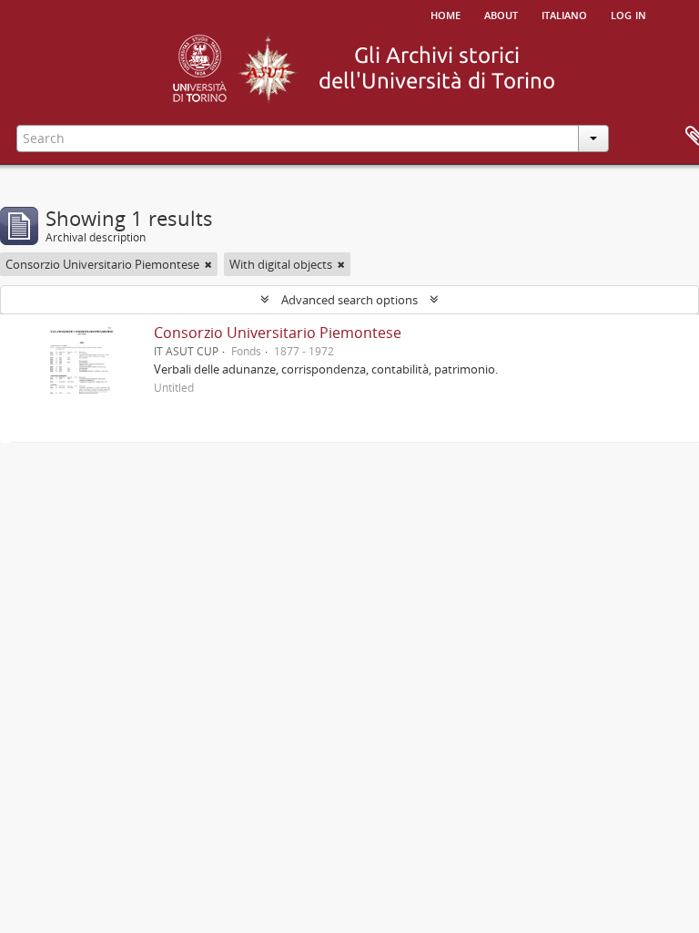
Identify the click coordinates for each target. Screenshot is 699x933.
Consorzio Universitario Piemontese (277, 333)
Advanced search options (349, 300)
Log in (628, 14)
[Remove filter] (208, 264)
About (501, 14)
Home (446, 14)
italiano (564, 14)
